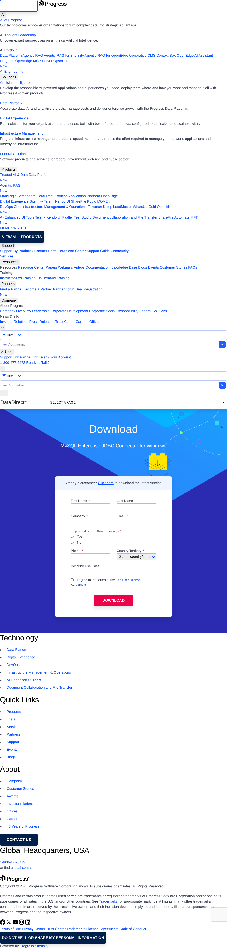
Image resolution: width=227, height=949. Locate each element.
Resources (9, 262)
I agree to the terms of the (105, 582)
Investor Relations (14, 322)
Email (121, 516)
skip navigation (18, 6)
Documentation (98, 267)
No (78, 543)
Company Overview (15, 311)
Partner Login (63, 289)
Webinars (65, 267)
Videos (79, 267)
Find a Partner (11, 289)
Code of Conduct (132, 929)
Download (113, 600)
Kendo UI (62, 201)
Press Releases (41, 322)
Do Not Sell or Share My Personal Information (53, 938)
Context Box (166, 56)
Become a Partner (37, 289)
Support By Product (15, 251)
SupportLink (9, 357)
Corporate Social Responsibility (113, 311)
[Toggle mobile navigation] (4, 393)
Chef (17, 207)
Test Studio (83, 217)
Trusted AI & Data (14, 175)
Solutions (8, 77)
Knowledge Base (123, 267)
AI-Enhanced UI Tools (17, 217)
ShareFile (78, 201)
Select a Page (63, 402)
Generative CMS (142, 56)
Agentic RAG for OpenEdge (106, 56)
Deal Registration (51, 292)
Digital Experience (14, 118)
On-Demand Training (53, 278)
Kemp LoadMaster (117, 207)
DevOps (6, 207)
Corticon (61, 196)
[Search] (2, 327)
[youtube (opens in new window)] (16, 924)
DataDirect (45, 196)
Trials (11, 719)
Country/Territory (129, 551)
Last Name (125, 501)
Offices (94, 322)
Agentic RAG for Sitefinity (64, 56)
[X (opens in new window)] (9, 924)
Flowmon (95, 207)
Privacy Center (33, 929)
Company (9, 300)
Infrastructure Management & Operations (54, 207)
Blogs (142, 267)
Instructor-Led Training (17, 278)
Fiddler (67, 217)
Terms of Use (10, 929)
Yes (79, 537)
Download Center (72, 251)
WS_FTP (20, 228)
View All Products (22, 237)
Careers (82, 322)
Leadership (40, 311)
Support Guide (98, 251)
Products (8, 169)
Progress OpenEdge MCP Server (26, 61)
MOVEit (103, 201)
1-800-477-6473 (12, 363)
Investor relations (20, 804)
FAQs (192, 267)
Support (7, 245)
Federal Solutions (14, 154)
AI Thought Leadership (18, 35)
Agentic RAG (32, 56)
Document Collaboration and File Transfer (39, 688)
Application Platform (84, 196)
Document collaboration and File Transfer (124, 217)
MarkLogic (8, 196)
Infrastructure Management (21, 133)
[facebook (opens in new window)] (3, 924)
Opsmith (33, 63)
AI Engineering (11, 72)
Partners (8, 284)
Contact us (19, 840)
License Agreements (102, 929)
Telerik (49, 201)
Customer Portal (44, 251)
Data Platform (11, 56)
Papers (51, 267)
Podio (91, 201)
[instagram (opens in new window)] (22, 924)
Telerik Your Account (55, 357)
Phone (75, 551)
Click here (106, 483)
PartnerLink (29, 357)
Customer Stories (173, 267)
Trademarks (108, 901)
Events (153, 267)
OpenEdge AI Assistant (195, 56)
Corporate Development (69, 311)
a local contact (22, 868)
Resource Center (31, 267)
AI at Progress (11, 20)
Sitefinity (36, 201)
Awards (12, 796)
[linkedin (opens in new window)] (28, 924)
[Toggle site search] (2, 368)
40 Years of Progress (23, 826)
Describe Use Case (85, 566)
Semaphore (26, 196)
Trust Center (65, 322)
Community (120, 251)
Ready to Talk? (38, 363)
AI (3, 14)
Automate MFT (99, 220)
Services (7, 256)
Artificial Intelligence (15, 83)
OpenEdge (109, 196)
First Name (79, 501)
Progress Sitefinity (34, 946)
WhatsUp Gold (144, 207)
